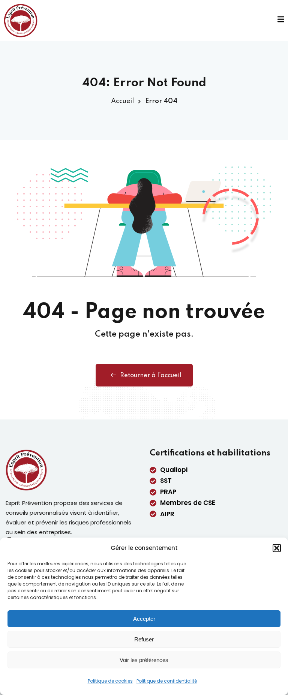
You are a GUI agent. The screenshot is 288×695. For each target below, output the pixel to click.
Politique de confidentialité (166, 681)
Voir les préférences (144, 660)
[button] (276, 548)
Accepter (144, 619)
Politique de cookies (110, 681)
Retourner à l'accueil (151, 375)
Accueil (122, 101)
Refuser (144, 639)
